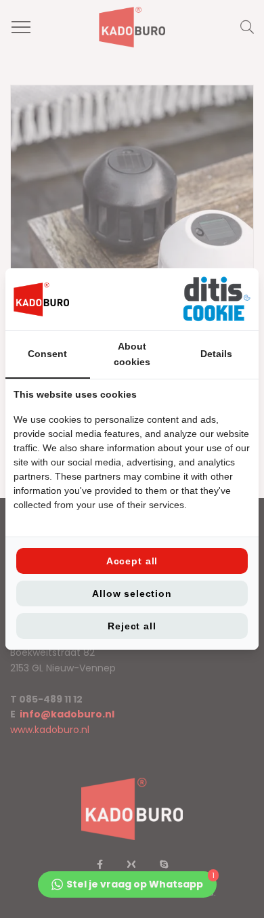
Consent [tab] (47, 353)
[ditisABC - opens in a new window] (216, 299)
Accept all (132, 561)
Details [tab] (216, 353)
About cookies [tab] (132, 354)
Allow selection (132, 593)
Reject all (132, 626)
